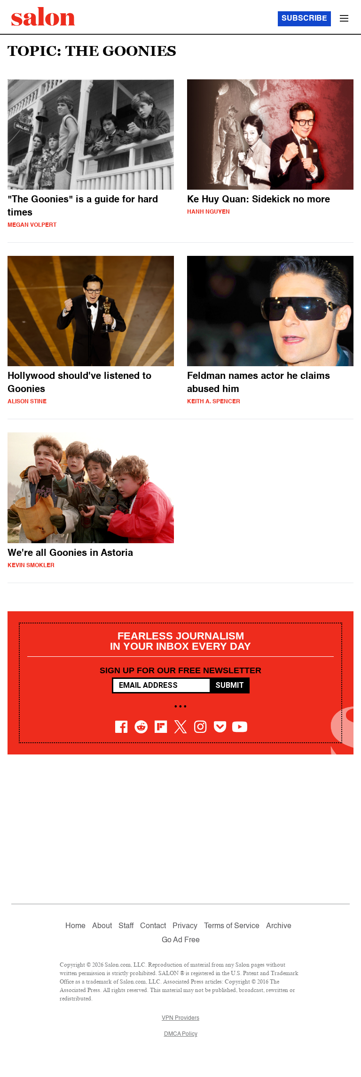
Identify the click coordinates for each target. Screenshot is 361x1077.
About (102, 926)
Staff (125, 926)
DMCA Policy (180, 1034)
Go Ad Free (181, 940)
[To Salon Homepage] (43, 16)
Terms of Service (231, 926)
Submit (229, 685)
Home (75, 926)
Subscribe (304, 19)
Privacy (185, 926)
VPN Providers (180, 1018)
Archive (278, 926)
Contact (153, 926)
